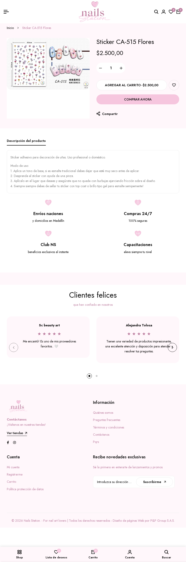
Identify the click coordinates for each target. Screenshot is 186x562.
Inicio (10, 28)
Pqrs (96, 442)
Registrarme (14, 474)
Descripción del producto (26, 141)
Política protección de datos (25, 489)
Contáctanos (101, 434)
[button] (174, 85)
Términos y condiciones (108, 427)
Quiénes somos (103, 412)
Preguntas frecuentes (106, 420)
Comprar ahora (138, 99)
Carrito (11, 481)
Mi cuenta (13, 467)
